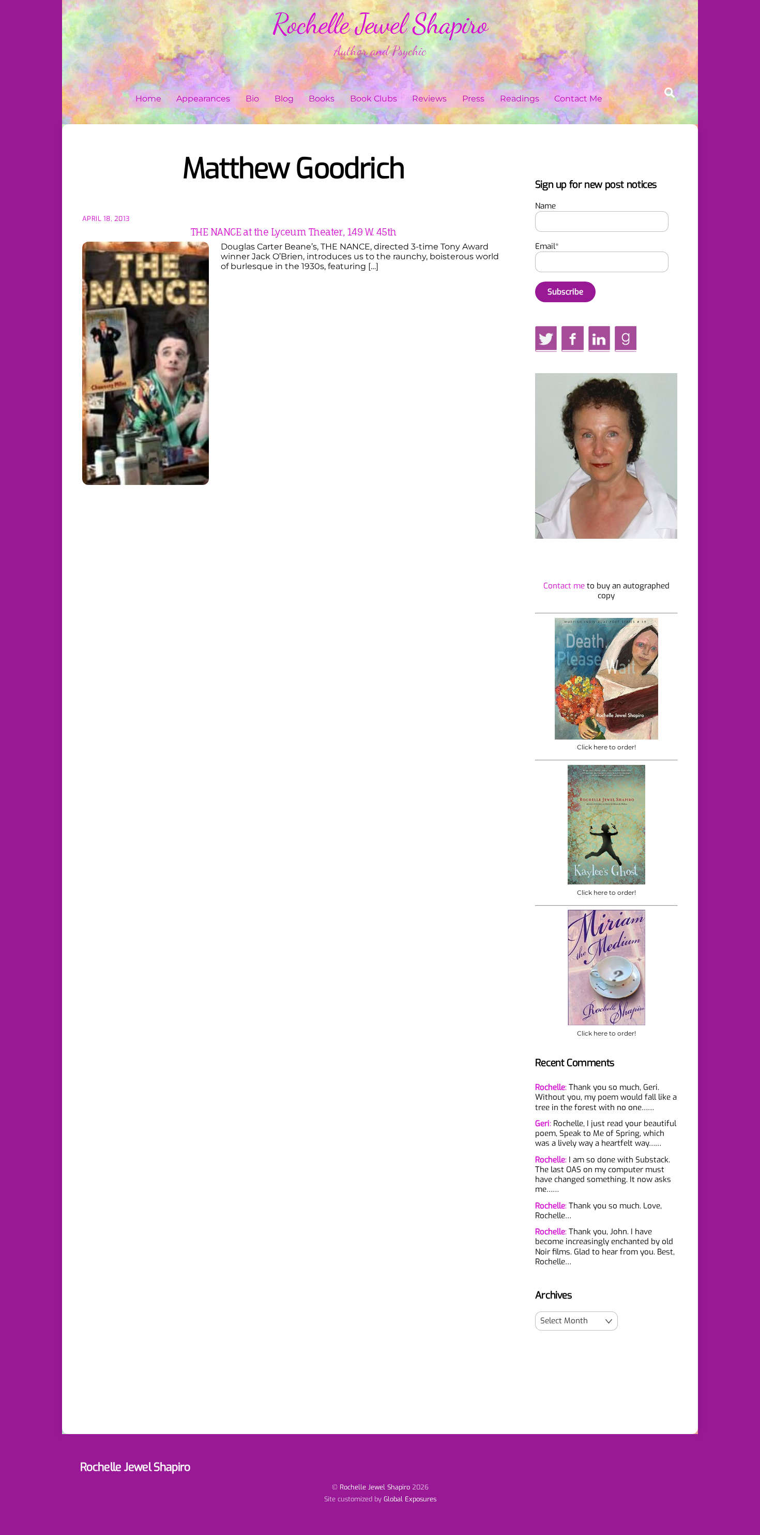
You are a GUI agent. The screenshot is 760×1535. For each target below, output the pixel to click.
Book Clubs (373, 99)
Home (148, 99)
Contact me (564, 586)
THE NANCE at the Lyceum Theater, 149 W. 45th (294, 232)
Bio (252, 99)
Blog (284, 99)
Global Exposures (410, 1499)
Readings (519, 99)
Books (322, 99)
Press (473, 99)
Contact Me (578, 99)
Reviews (429, 99)
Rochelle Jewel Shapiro (375, 1487)
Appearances (203, 99)
